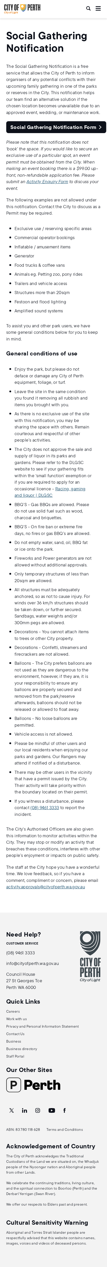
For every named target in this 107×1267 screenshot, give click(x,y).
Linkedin (25, 1110)
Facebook (65, 1110)
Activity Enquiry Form (47, 182)
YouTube (52, 1110)
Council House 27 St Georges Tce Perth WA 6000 (24, 981)
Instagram (38, 1110)
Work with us (16, 1019)
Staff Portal (15, 1057)
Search (88, 8)
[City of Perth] (90, 956)
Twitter (12, 1110)
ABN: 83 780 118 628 (23, 1130)
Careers (13, 1012)
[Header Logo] (22, 13)
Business (13, 1042)
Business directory (21, 1049)
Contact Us (15, 1034)
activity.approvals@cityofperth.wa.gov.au (45, 887)
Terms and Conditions (64, 1130)
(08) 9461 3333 (44, 808)
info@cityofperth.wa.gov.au (32, 964)
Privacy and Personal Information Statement (42, 1027)
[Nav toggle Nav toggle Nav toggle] (98, 8)
